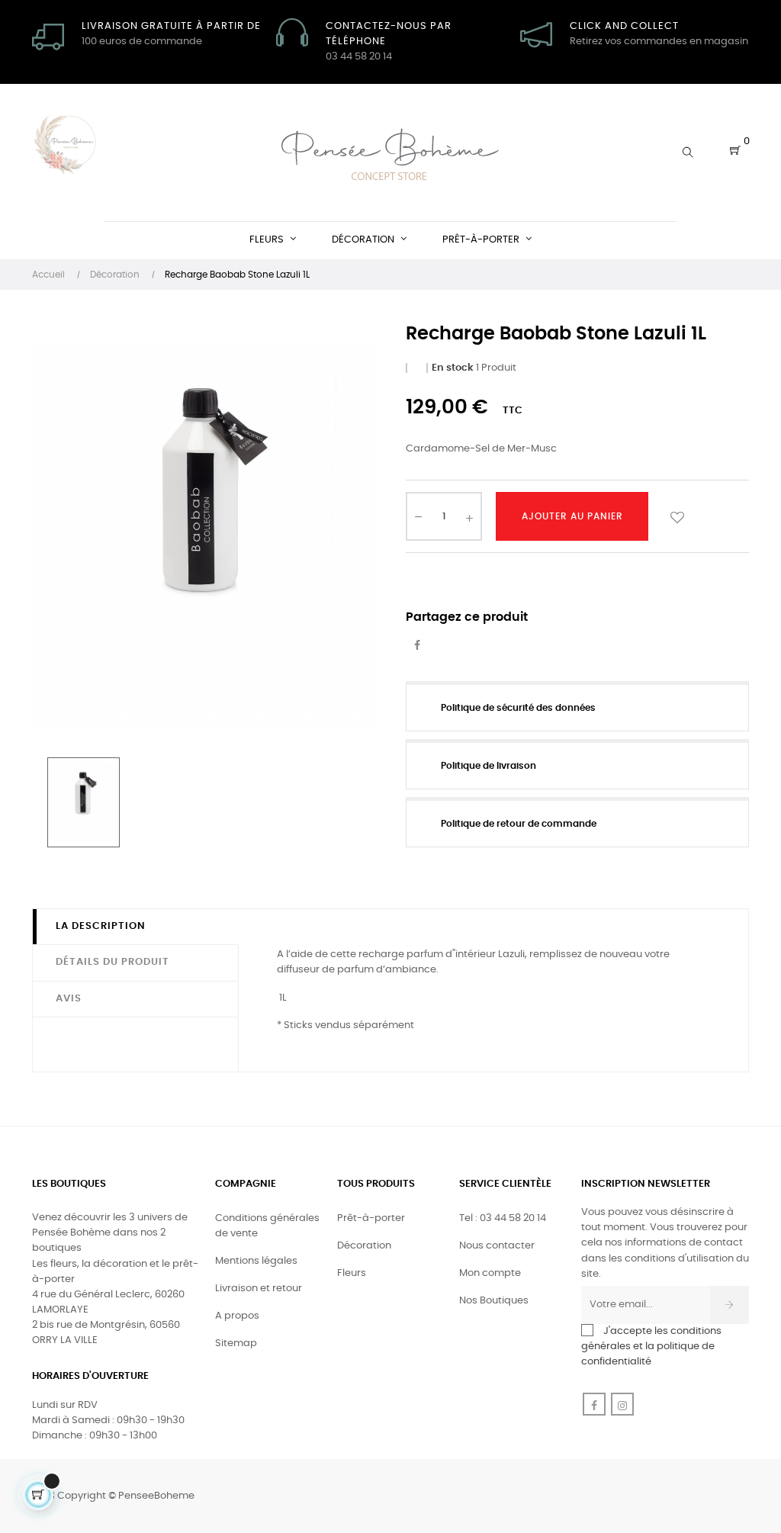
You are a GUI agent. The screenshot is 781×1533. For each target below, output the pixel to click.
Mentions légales (256, 1261)
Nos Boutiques (494, 1301)
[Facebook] (594, 1404)
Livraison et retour (258, 1289)
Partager (417, 646)
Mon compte (490, 1273)
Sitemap (236, 1343)
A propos (237, 1316)
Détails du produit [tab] (112, 962)
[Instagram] (622, 1404)
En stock (453, 368)
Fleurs (351, 1273)
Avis (69, 999)
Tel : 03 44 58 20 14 (502, 1218)
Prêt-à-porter (371, 1218)
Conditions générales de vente (267, 1226)
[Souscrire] (729, 1305)
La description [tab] (101, 926)
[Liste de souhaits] (677, 516)
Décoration (364, 1246)
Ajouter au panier (572, 516)
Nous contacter (497, 1246)
